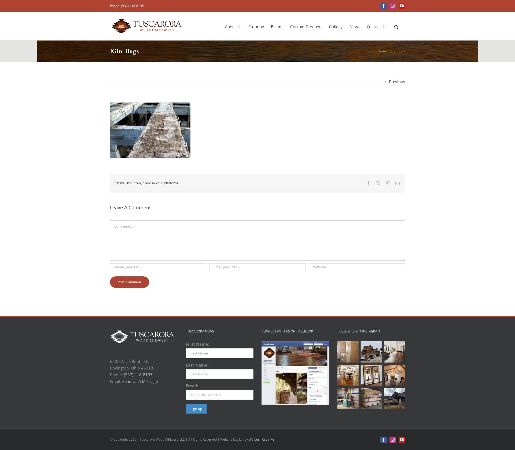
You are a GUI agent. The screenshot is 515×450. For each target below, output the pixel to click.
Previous (397, 81)
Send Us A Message (140, 381)
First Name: (197, 344)
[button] (396, 26)
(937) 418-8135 (138, 374)
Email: (192, 385)
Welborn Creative (262, 439)
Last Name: (197, 365)
